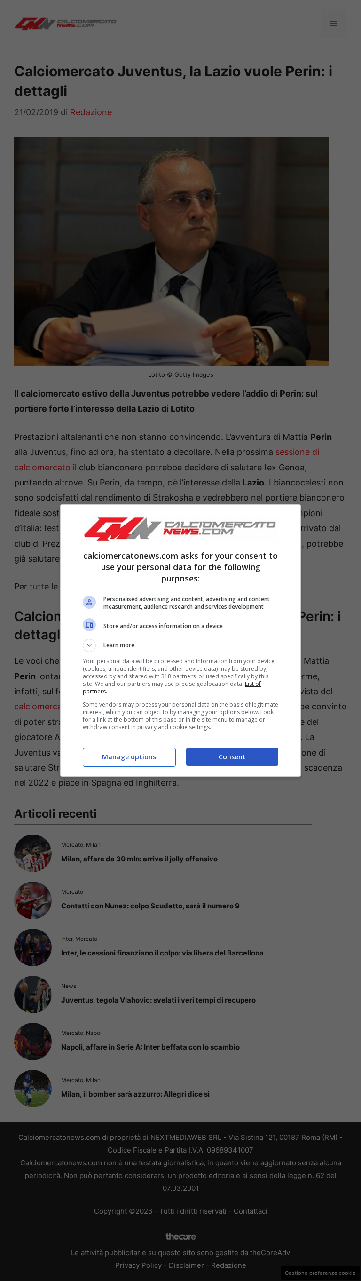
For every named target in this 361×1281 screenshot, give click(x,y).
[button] (180, 645)
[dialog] (180, 640)
